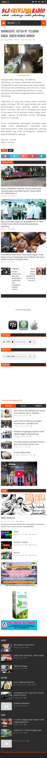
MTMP (16, 532)
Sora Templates (19, 755)
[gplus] (39, 2)
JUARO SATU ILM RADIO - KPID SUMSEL (29, 656)
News (10, 150)
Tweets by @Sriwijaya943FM (11, 400)
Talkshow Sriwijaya (20, 666)
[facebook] (33, 2)
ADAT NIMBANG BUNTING (24, 682)
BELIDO (17, 553)
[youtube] (42, 2)
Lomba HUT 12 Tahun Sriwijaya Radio (28, 730)
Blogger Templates (33, 755)
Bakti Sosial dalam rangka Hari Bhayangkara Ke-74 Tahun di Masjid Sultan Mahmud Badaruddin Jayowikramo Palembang (22, 224)
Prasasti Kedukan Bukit (22, 452)
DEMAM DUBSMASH (21, 703)
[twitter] (36, 2)
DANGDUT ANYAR (20, 542)
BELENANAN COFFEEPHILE (24, 645)
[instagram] (45, 2)
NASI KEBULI (8, 517)
